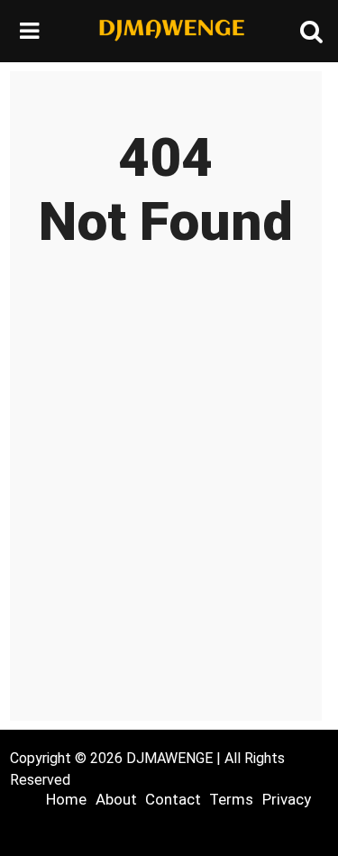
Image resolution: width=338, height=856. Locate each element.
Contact (173, 799)
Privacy (286, 799)
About (116, 799)
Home (66, 799)
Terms (231, 799)
